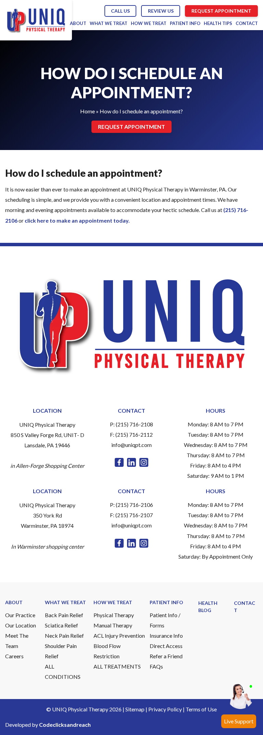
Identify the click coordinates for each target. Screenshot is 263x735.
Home (87, 111)
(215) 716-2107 (134, 515)
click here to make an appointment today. (77, 220)
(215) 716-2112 (134, 434)
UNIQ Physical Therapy (47, 424)
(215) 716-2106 (134, 504)
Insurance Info (166, 635)
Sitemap (135, 709)
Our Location (20, 625)
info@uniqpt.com (131, 444)
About (78, 23)
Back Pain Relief (64, 615)
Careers (14, 656)
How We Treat (148, 23)
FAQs (156, 666)
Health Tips (218, 23)
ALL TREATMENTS (117, 666)
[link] (119, 462)
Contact (247, 23)
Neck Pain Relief (64, 635)
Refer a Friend (166, 656)
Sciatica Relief (61, 625)
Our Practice (20, 615)
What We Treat (108, 23)
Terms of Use (201, 709)
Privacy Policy (165, 709)
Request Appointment (221, 11)
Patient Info (185, 23)
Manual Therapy (112, 625)
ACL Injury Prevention (119, 635)
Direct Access (166, 646)
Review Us (161, 11)
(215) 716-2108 (134, 424)
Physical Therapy (113, 615)
